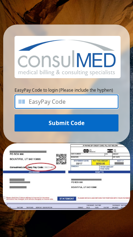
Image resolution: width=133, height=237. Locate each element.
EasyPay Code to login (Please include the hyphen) (64, 90)
